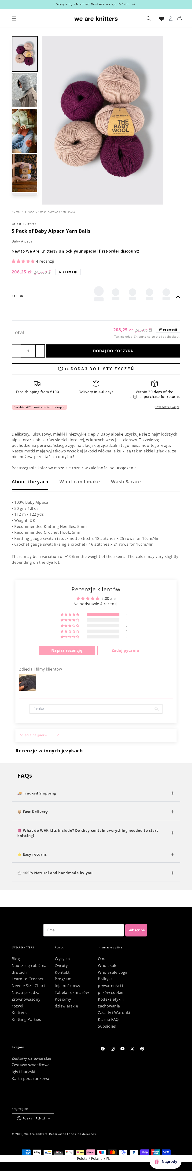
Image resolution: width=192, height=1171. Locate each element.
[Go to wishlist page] (162, 19)
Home (16, 211)
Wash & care (126, 481)
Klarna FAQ (108, 1019)
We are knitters (24, 224)
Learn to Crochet (28, 978)
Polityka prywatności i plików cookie (110, 985)
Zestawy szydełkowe (31, 1064)
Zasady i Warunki (114, 1012)
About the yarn (30, 481)
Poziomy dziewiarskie (66, 1003)
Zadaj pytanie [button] (125, 650)
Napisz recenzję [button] (66, 650)
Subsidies (107, 1026)
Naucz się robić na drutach (29, 969)
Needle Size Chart (28, 985)
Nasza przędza (26, 992)
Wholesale (107, 965)
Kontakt (62, 972)
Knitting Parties (26, 1019)
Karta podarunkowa (30, 1078)
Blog (16, 958)
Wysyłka (62, 958)
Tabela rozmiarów (72, 992)
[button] (25, 54)
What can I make (79, 481)
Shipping (140, 337)
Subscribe (136, 930)
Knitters (19, 1012)
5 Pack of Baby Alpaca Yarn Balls (50, 211)
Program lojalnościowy (67, 982)
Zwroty (61, 965)
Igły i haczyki (23, 1071)
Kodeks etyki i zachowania (111, 1003)
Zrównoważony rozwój (26, 1003)
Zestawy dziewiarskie (31, 1058)
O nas (103, 958)
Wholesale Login (113, 972)
